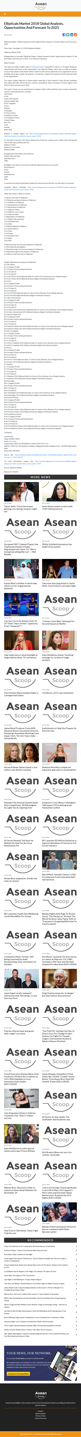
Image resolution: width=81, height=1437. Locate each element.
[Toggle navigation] (5, 14)
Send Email (12, 441)
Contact (40, 1411)
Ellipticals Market (38, 67)
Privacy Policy (40, 1416)
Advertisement (40, 1413)
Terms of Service (40, 1418)
